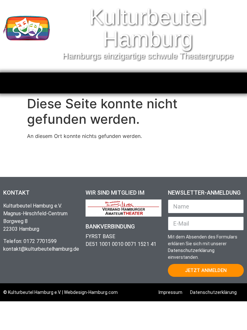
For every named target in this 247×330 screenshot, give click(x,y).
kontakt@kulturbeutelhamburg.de (41, 249)
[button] (123, 81)
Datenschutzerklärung (191, 250)
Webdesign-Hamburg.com (91, 292)
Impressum (170, 292)
